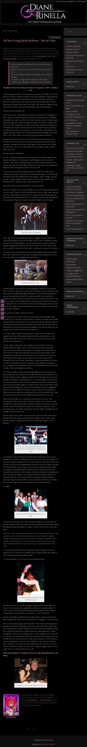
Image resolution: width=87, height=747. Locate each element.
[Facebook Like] (2, 305)
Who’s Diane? (81, 1)
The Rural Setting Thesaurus (75, 195)
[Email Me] (2, 301)
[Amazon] (2, 318)
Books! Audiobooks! (68, 1)
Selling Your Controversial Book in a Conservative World (74, 223)
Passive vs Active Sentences (75, 148)
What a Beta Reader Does (74, 229)
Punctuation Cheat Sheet (74, 151)
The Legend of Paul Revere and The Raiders (36, 82)
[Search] (82, 32)
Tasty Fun (69, 67)
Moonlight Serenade (9, 59)
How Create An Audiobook (74, 192)
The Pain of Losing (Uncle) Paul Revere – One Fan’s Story (29, 40)
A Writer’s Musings (72, 46)
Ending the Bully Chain (73, 268)
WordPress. (51, 744)
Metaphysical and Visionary (75, 61)
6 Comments (55, 37)
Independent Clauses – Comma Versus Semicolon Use (74, 168)
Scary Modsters (41, 56)
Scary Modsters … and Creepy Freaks (37, 613)
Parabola (43, 744)
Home (58, 1)
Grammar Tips (70, 52)
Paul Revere (7, 88)
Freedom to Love (71, 49)
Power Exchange (71, 111)
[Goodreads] (2, 313)
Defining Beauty (71, 265)
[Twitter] (2, 309)
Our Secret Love (71, 120)
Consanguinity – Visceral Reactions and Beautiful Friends (74, 125)
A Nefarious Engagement (74, 271)
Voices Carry (51, 56)
